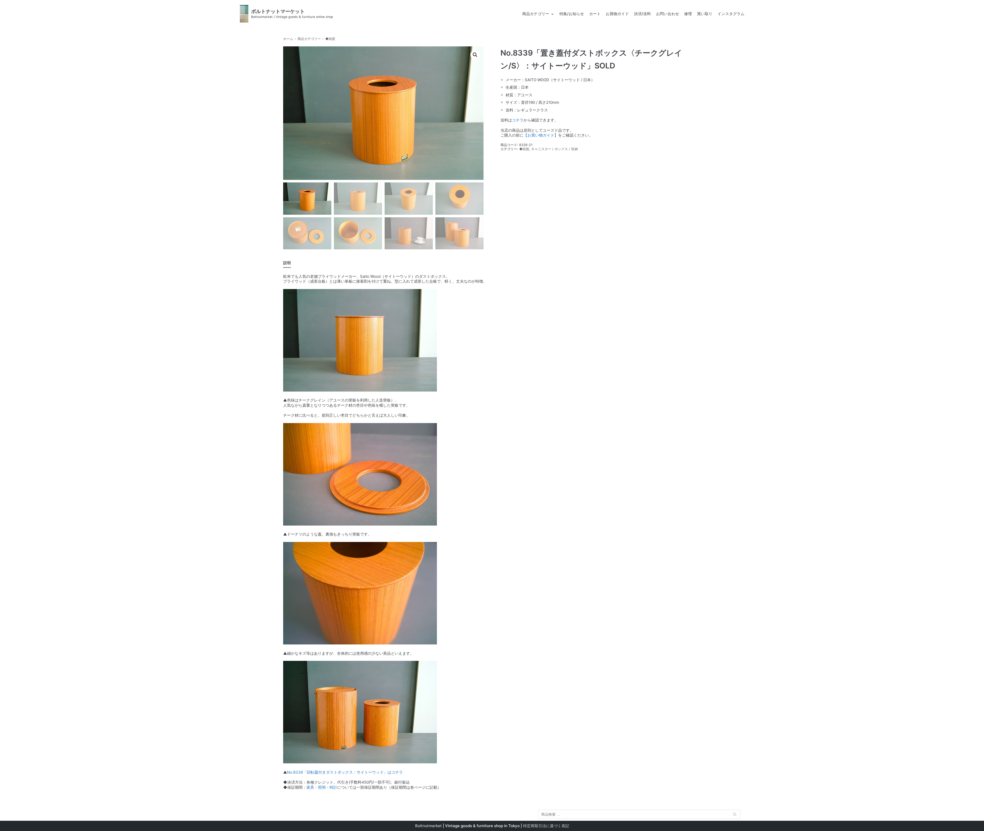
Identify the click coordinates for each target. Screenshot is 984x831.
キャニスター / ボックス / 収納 (554, 149)
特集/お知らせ (571, 13)
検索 (734, 815)
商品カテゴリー (309, 39)
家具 (310, 787)
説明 (287, 262)
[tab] (287, 263)
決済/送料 (642, 13)
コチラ (518, 120)
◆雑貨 (330, 39)
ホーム (288, 39)
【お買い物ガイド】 (541, 135)
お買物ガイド (617, 13)
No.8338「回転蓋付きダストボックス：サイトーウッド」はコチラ (345, 772)
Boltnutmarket (428, 825)
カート (595, 13)
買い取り (704, 13)
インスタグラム (730, 13)
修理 (688, 13)
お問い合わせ (667, 13)
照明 (322, 787)
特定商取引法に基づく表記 (546, 825)
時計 (333, 787)
